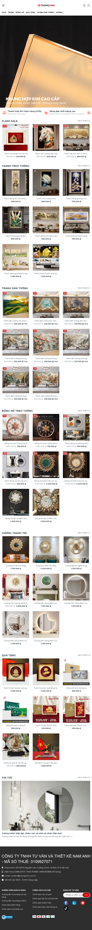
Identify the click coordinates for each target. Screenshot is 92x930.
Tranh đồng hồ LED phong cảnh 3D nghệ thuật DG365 (16, 199)
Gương (59, 12)
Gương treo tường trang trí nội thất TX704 (16, 603)
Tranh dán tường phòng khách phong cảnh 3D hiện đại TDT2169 (46, 396)
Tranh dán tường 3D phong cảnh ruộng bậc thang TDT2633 (16, 321)
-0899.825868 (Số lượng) (50, 872)
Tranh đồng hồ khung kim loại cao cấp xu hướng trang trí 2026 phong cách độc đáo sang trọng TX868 (76, 443)
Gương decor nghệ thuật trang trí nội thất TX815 (76, 566)
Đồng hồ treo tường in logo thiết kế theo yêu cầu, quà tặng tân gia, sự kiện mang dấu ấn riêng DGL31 (15, 725)
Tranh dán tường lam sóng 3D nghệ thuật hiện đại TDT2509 (76, 321)
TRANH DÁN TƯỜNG (45, 12)
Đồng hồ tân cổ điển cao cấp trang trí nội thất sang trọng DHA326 (46, 518)
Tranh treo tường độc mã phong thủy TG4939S (46, 154)
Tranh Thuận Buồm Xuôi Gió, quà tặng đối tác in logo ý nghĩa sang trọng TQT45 (46, 725)
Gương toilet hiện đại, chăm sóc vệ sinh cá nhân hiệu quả (32, 833)
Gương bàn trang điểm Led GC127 (76, 603)
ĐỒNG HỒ (20, 12)
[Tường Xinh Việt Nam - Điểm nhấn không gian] (46, 5)
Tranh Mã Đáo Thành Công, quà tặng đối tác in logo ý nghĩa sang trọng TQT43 (76, 725)
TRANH (11, 12)
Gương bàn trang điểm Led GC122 (46, 641)
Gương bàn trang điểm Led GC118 (46, 603)
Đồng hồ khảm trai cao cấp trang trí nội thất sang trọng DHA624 (46, 481)
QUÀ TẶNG (30, 12)
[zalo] (75, 903)
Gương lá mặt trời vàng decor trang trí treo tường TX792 (15, 566)
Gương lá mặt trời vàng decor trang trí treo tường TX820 (46, 566)
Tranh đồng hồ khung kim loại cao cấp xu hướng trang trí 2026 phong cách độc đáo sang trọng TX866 (15, 481)
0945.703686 (32, 872)
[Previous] (5, 138)
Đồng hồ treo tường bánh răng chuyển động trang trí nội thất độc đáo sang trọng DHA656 (46, 443)
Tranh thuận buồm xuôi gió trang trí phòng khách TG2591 (46, 273)
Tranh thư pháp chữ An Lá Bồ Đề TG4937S (15, 154)
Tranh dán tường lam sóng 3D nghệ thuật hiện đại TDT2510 (46, 321)
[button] (3, 5)
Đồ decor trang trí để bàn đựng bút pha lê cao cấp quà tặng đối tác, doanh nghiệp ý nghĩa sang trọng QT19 (46, 763)
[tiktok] (67, 908)
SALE (4, 12)
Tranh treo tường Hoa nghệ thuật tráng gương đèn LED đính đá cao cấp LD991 (46, 199)
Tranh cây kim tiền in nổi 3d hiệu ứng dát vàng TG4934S (76, 154)
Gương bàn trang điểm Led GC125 (16, 641)
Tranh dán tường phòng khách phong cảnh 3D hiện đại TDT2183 (46, 358)
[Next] (86, 138)
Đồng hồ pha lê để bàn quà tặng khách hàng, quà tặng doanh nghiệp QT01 (16, 763)
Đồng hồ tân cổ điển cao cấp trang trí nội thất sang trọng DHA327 (15, 518)
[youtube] (84, 903)
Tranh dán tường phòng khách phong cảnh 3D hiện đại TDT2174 (76, 358)
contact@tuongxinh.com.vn (23, 876)
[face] (67, 903)
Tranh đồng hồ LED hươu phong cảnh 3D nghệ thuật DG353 (46, 236)
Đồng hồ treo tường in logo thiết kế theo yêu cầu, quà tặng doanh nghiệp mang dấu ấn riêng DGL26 (76, 688)
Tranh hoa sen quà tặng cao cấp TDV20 (46, 688)
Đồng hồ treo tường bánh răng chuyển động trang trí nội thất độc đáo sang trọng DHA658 (16, 443)
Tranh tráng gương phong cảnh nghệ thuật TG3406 (15, 273)
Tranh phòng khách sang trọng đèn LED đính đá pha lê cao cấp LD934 (76, 236)
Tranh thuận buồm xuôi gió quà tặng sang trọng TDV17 (16, 688)
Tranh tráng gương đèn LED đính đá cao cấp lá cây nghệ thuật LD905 (15, 236)
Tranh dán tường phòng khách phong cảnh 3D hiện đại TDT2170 (16, 358)
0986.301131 (20, 872)
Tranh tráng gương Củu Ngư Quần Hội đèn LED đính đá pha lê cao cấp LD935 (76, 199)
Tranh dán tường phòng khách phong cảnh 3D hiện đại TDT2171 (16, 396)
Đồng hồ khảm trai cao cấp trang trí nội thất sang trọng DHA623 (76, 481)
